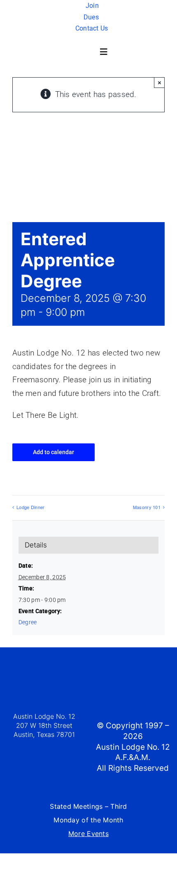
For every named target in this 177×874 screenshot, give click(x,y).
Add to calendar (53, 452)
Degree (28, 622)
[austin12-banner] (86, 38)
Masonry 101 (147, 507)
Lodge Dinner (30, 507)
